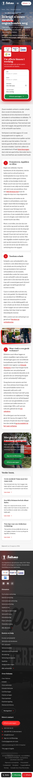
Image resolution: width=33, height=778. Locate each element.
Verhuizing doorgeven (8, 658)
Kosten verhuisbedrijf (8, 638)
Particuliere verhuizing (9, 594)
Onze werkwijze (7, 685)
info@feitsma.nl (9, 735)
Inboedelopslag (6, 617)
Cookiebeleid (7, 765)
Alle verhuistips (7, 668)
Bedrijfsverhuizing (7, 597)
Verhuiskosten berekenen (9, 641)
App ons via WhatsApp (14, 456)
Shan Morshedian (24, 768)
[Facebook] (8, 583)
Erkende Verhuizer (7, 688)
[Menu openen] (18, 3)
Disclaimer (15, 765)
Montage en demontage (9, 611)
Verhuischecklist (7, 648)
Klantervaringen (7, 695)
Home (3, 9)
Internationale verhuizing (9, 601)
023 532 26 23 (8, 728)
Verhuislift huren (7, 614)
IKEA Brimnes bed (12, 191)
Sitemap (6, 768)
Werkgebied (8, 711)
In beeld (4, 682)
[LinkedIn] (3, 583)
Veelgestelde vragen (8, 664)
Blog (8, 9)
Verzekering (5, 654)
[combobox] (16, 74)
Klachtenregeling (7, 701)
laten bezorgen (23, 149)
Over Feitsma (6, 678)
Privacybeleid (24, 762)
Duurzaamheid (6, 698)
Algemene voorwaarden (12, 762)
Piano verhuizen (7, 620)
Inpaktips (4, 661)
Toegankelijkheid (25, 765)
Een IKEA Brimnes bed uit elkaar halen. (16, 501)
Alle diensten (6, 628)
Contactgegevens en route (10, 741)
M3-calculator (6, 644)
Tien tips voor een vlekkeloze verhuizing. (15, 525)
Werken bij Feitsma (8, 705)
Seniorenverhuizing (8, 604)
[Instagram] (12, 583)
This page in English (8, 748)
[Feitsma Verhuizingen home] (8, 3)
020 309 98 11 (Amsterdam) (13, 731)
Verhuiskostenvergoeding (10, 651)
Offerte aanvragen (15, 96)
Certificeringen (6, 691)
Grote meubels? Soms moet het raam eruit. (16, 480)
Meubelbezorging (7, 624)
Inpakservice (6, 607)
